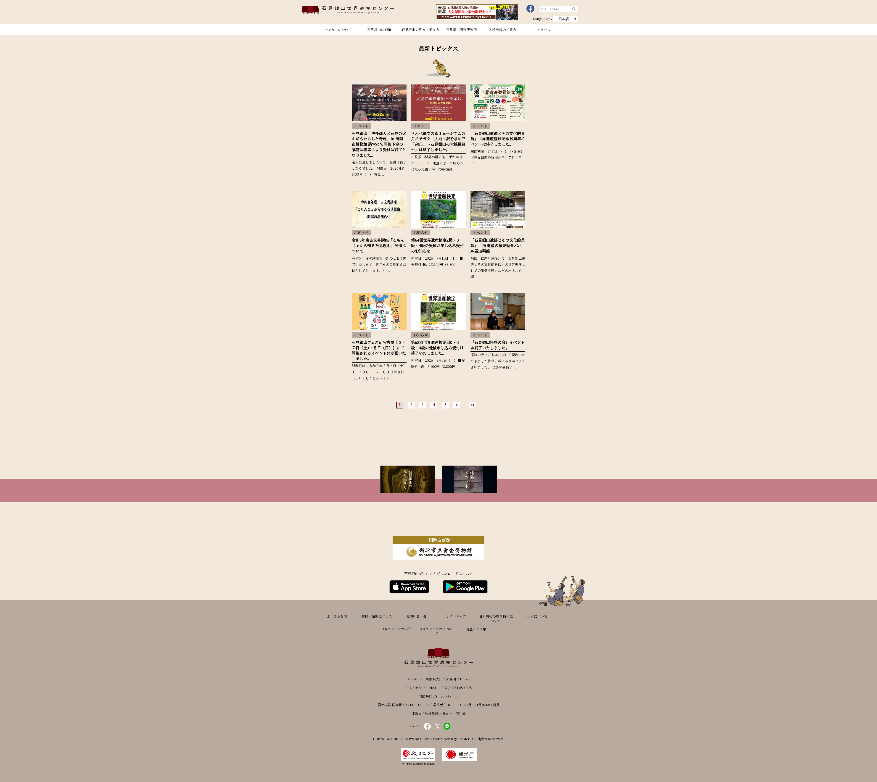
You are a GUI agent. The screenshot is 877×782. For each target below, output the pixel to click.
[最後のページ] (475, 405)
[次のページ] (459, 405)
